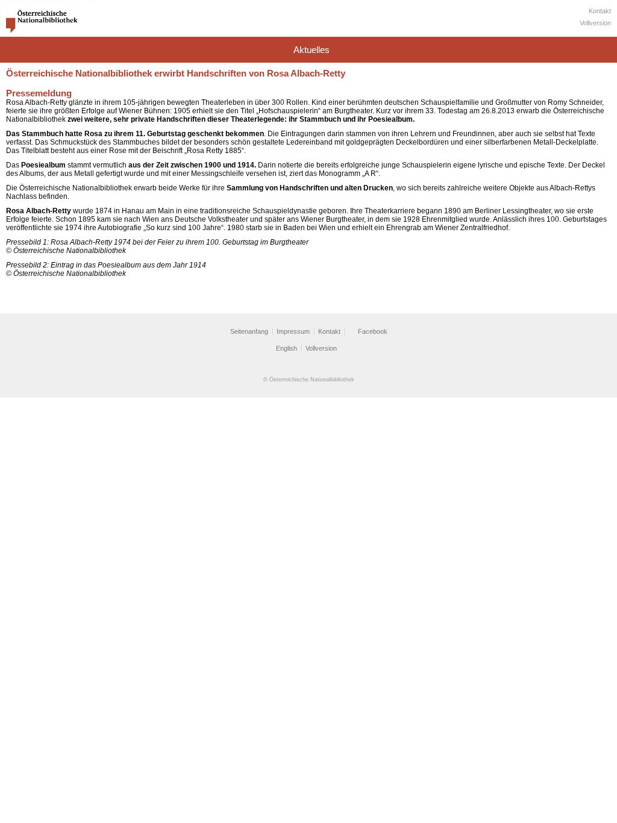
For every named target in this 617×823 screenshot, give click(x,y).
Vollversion (595, 23)
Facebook (372, 331)
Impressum (293, 331)
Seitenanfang (249, 331)
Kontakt (600, 10)
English (286, 348)
